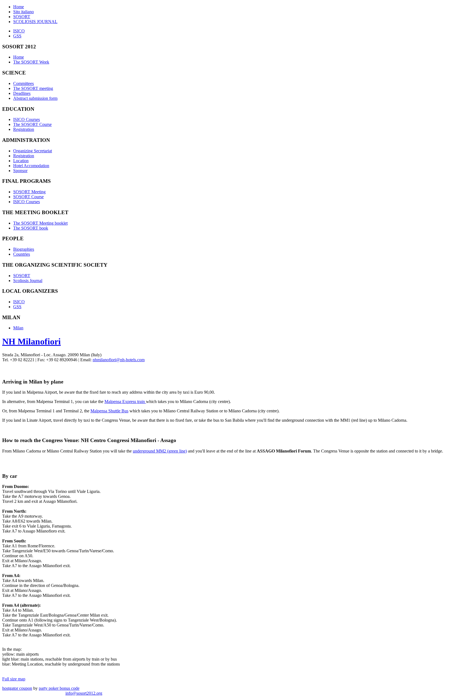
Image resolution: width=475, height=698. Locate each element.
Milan (18, 327)
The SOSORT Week (31, 62)
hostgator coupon (17, 688)
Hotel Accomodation (31, 165)
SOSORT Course (28, 196)
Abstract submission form (35, 98)
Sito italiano (23, 11)
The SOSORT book (30, 228)
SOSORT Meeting (29, 191)
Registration (23, 129)
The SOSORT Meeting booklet (40, 223)
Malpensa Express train (125, 401)
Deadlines (22, 93)
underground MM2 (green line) (160, 451)
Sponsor (20, 170)
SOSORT (21, 16)
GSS (17, 36)
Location (21, 160)
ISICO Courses (26, 119)
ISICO (19, 31)
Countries (21, 254)
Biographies (23, 249)
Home (18, 6)
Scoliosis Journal (27, 280)
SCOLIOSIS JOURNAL (35, 21)
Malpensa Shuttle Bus (109, 411)
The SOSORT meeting (33, 88)
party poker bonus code (59, 688)
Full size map (13, 679)
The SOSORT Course (32, 124)
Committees (23, 83)
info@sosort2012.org (83, 693)
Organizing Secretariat (32, 150)
